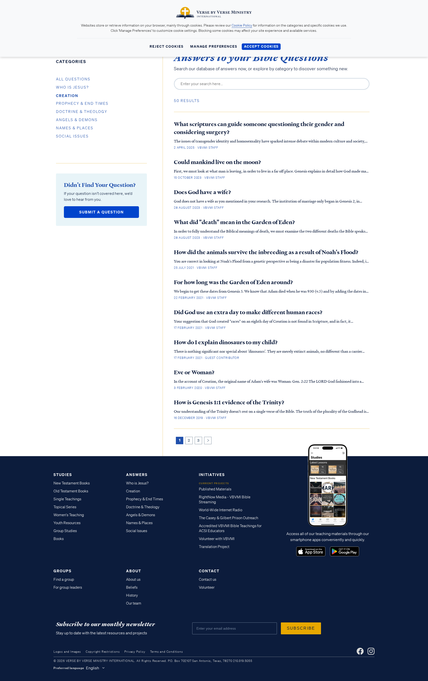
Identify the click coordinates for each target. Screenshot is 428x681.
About (133, 570)
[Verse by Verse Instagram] (371, 651)
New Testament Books (72, 483)
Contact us (207, 579)
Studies (63, 474)
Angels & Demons (77, 120)
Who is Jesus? (72, 87)
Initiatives (212, 474)
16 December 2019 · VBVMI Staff (200, 418)
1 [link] (179, 440)
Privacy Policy (134, 651)
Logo (311, 551)
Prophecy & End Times (82, 103)
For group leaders (68, 587)
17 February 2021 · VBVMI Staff (200, 328)
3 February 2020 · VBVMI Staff (200, 388)
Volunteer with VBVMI (217, 539)
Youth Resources (67, 523)
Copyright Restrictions (103, 651)
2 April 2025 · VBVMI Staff (196, 147)
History (132, 595)
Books (59, 539)
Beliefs (131, 587)
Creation (67, 95)
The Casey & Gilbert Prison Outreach (228, 518)
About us (133, 579)
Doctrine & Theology (81, 111)
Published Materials (215, 489)
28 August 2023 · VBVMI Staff (199, 207)
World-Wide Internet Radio (220, 510)
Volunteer (206, 587)
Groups (63, 570)
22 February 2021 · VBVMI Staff (200, 298)
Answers (137, 474)
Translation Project (214, 547)
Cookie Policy (242, 25)
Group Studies (65, 531)
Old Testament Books (71, 491)
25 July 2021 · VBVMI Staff (195, 268)
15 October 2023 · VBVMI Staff (199, 177)
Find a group (64, 579)
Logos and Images (67, 651)
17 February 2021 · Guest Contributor (206, 358)
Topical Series (65, 507)
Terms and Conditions (166, 651)
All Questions (73, 79)
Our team (133, 603)
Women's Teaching (69, 515)
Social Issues (72, 136)
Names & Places (74, 128)
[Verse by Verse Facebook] (360, 651)
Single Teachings (67, 499)
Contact (209, 570)
